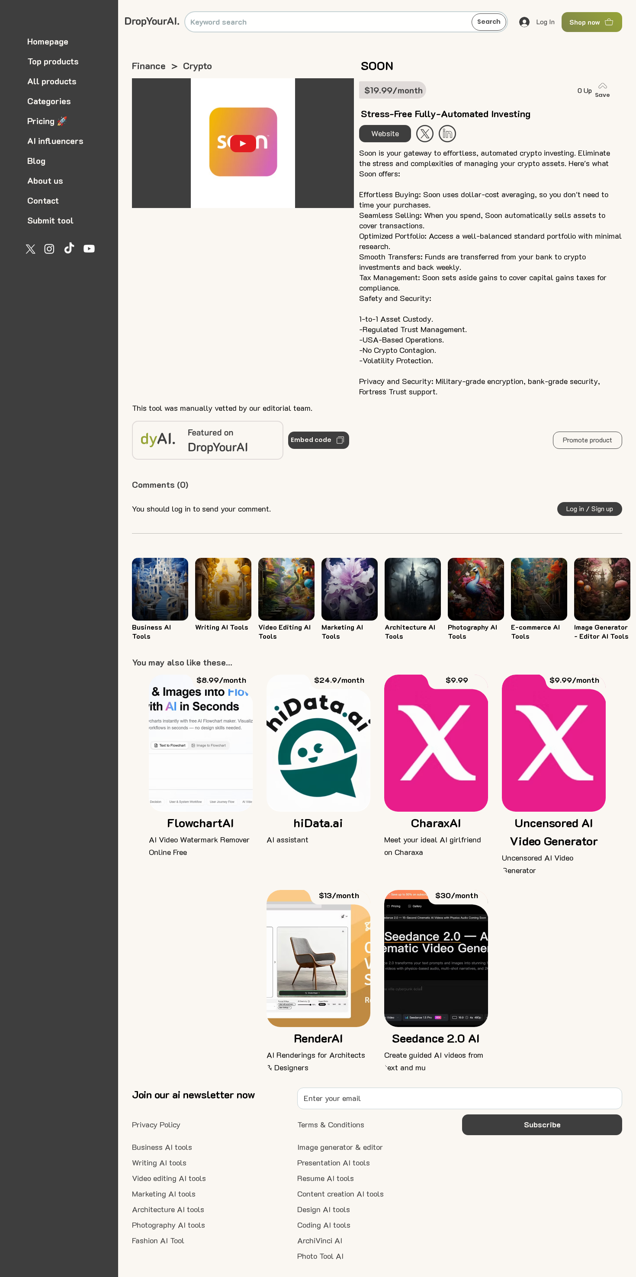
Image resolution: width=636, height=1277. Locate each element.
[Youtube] (89, 248)
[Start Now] (447, 133)
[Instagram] (49, 248)
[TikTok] (69, 248)
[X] (29, 248)
